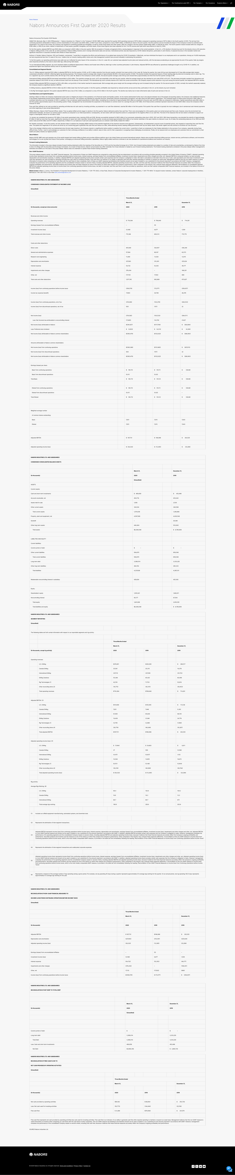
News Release (33, 19)
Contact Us (87, 1166)
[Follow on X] (196, 1166)
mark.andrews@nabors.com (62, 172)
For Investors (210, 3)
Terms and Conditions (66, 1166)
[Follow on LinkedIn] (200, 1166)
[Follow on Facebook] (193, 1166)
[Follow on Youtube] (204, 1166)
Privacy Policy (78, 1166)
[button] (229, 1169)
